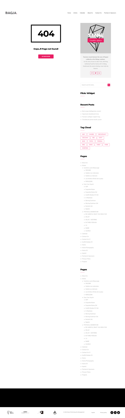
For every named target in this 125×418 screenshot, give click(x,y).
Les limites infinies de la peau (94, 178)
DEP (86, 186)
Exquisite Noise (90, 189)
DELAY (87, 217)
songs (90, 144)
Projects (84, 261)
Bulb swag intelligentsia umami (91, 111)
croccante (85, 137)
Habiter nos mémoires (92, 173)
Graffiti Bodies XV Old (91, 195)
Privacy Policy (86, 259)
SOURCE (88, 231)
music (83, 141)
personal (99, 141)
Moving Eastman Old (91, 203)
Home (67, 3)
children (91, 134)
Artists (74, 3)
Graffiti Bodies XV (87, 242)
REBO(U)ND (89, 181)
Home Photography (88, 247)
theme (106, 144)
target (98, 144)
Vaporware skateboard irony (90, 114)
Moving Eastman (90, 200)
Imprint (84, 253)
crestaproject (102, 134)
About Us (92, 3)
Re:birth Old (88, 206)
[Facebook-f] (111, 412)
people (91, 141)
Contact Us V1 (86, 239)
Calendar (82, 3)
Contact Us (101, 3)
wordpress (85, 148)
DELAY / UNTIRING (91, 219)
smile (83, 144)
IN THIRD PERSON (91, 222)
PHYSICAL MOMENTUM (91, 212)
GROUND (88, 170)
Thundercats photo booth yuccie (91, 119)
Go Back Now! (46, 56)
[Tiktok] (118, 412)
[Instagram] (115, 412)
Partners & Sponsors (114, 3)
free (93, 137)
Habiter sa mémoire (91, 176)
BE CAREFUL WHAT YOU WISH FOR (96, 214)
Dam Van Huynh (89, 184)
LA (86, 225)
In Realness (88, 198)
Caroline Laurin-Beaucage (91, 168)
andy (83, 134)
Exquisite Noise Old (91, 192)
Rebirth (87, 209)
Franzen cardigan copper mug (91, 117)
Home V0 (85, 250)
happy (100, 137)
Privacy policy (103, 412)
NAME (87, 228)
